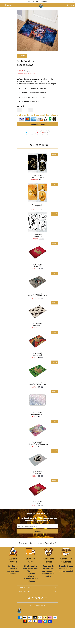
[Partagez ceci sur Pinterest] (37, 132)
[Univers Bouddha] (41, 5)
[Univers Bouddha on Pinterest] (39, 598)
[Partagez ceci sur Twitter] (27, 132)
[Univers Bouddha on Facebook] (32, 598)
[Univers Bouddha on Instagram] (42, 598)
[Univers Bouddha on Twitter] (28, 598)
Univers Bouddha (40, 605)
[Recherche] (67, 5)
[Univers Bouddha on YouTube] (35, 598)
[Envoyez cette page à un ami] (47, 132)
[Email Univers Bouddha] (45, 598)
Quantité (20, 106)
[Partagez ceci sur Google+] (42, 132)
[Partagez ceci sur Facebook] (32, 132)
